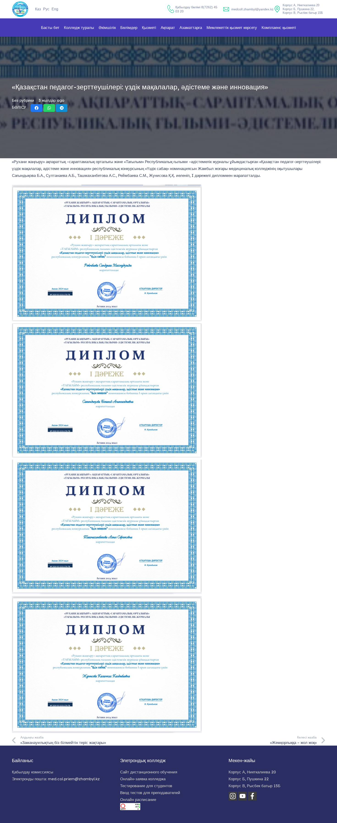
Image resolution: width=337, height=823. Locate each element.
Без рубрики (23, 100)
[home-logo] (20, 9)
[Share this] (36, 108)
